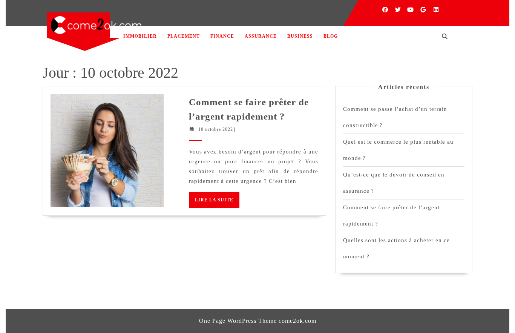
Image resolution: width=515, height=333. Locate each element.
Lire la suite (217, 202)
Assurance (261, 36)
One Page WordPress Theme (238, 321)
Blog (330, 36)
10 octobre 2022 (215, 129)
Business (300, 36)
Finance (222, 36)
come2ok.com (297, 321)
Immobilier (140, 36)
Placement (183, 36)
